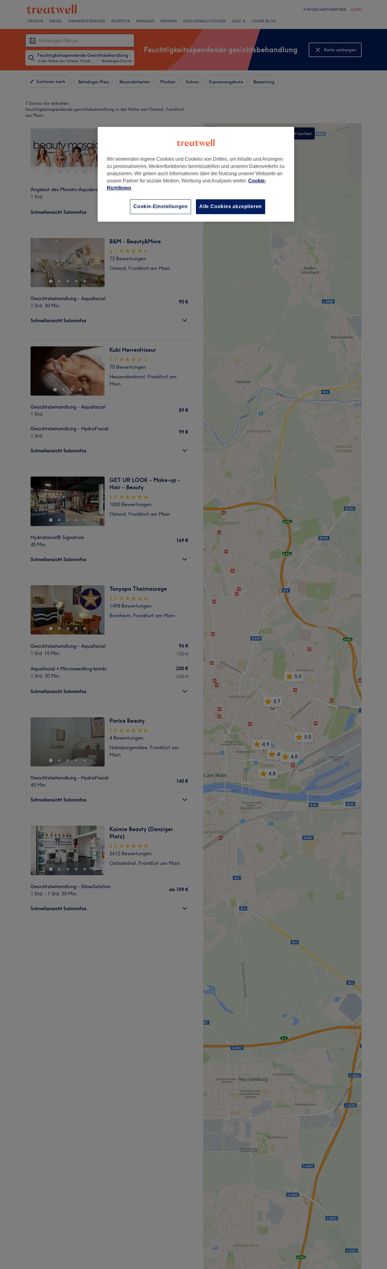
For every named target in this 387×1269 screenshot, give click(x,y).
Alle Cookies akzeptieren (230, 206)
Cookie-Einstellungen (160, 206)
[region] (196, 174)
